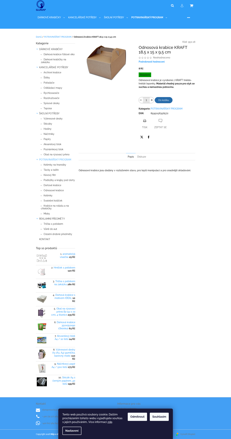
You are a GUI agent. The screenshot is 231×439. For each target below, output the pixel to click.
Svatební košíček (52, 200)
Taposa (47, 108)
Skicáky (47, 123)
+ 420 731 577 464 (50, 416)
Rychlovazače (51, 93)
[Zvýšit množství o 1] (152, 100)
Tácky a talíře (51, 169)
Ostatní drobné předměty (57, 234)
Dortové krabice (52, 185)
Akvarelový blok (52, 144)
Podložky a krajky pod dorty (59, 180)
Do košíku (163, 100)
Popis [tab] (131, 156)
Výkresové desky (53, 118)
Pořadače (48, 82)
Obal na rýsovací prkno (56, 154)
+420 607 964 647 (50, 423)
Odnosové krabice (53, 190)
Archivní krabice (52, 72)
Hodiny (47, 128)
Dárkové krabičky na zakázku (53, 61)
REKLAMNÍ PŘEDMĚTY (52, 218)
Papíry (47, 139)
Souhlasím (159, 416)
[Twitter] (142, 137)
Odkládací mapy (52, 87)
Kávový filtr (49, 175)
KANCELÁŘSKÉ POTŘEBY (53, 67)
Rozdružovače (51, 98)
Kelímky (47, 195)
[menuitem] (51, 17)
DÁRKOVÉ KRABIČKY (51, 49)
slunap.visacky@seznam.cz (55, 410)
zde (110, 422)
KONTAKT (44, 239)
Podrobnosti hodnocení (152, 61)
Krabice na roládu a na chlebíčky (55, 207)
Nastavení (71, 430)
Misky (46, 213)
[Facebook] (149, 137)
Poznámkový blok (53, 149)
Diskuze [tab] (141, 156)
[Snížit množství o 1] (141, 100)
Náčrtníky (48, 134)
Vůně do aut (50, 229)
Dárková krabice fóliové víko (59, 54)
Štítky (46, 77)
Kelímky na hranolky (54, 164)
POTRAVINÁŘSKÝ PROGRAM (55, 159)
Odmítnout (137, 416)
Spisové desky (51, 103)
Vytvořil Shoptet (187, 434)
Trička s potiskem (53, 223)
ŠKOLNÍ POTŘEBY (49, 113)
